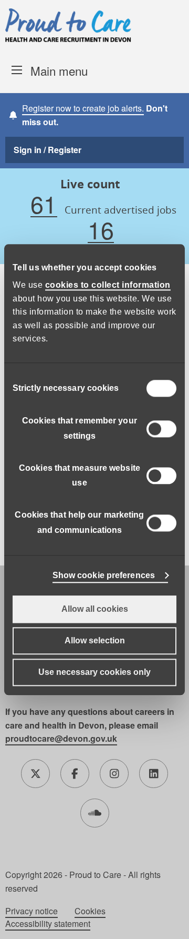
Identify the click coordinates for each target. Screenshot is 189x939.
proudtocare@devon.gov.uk (61, 738)
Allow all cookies (94, 608)
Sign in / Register (47, 150)
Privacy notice (31, 911)
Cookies (90, 911)
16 (101, 230)
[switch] (161, 428)
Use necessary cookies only (94, 672)
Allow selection (95, 640)
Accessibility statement (47, 924)
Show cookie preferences (103, 575)
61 (43, 204)
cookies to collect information (108, 284)
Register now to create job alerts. (83, 108)
